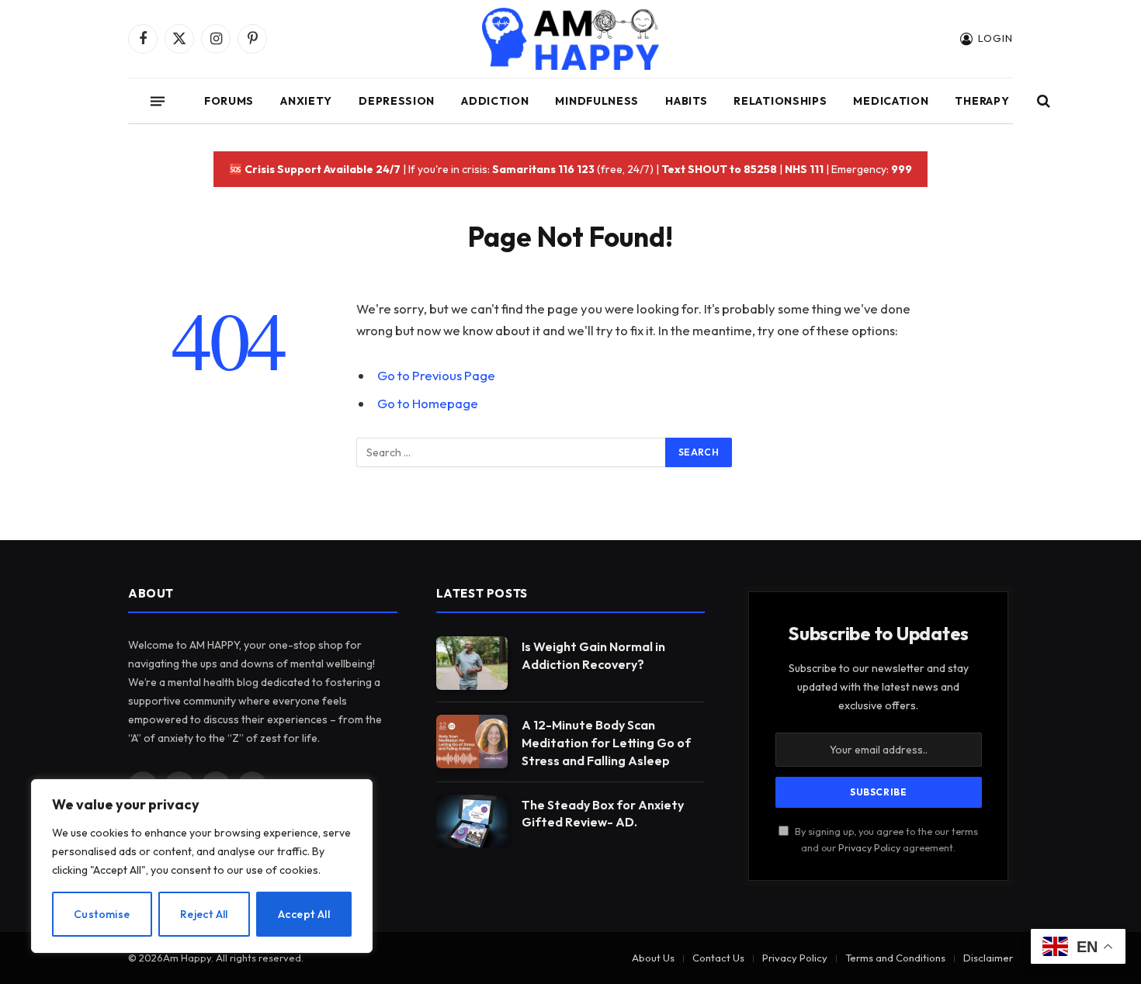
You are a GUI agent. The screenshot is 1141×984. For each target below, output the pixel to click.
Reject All (204, 914)
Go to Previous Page (436, 375)
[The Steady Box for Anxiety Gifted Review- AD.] (472, 821)
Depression (397, 101)
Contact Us (718, 957)
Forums (229, 101)
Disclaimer (988, 957)
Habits (686, 101)
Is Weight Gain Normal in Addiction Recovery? (593, 655)
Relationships (780, 101)
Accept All (304, 914)
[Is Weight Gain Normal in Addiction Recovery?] (472, 663)
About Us (653, 957)
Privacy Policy (869, 847)
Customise (102, 914)
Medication (890, 101)
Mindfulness (597, 101)
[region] (202, 866)
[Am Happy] (571, 39)
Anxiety (306, 101)
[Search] (1042, 101)
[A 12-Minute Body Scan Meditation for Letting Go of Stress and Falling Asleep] (472, 741)
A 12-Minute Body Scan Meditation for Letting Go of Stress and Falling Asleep (606, 742)
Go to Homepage (427, 403)
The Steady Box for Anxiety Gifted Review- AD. (603, 813)
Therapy (982, 101)
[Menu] (158, 100)
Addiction (495, 101)
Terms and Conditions (895, 957)
